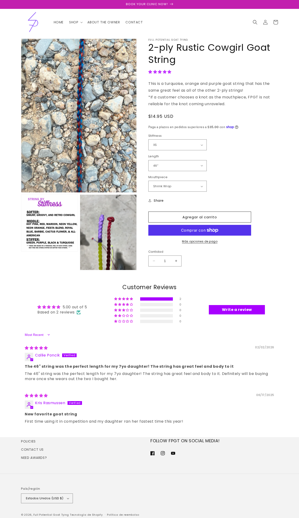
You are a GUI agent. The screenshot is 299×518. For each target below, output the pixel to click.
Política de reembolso (123, 515)
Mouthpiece (157, 177)
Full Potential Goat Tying (51, 515)
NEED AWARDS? (34, 457)
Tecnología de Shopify (86, 515)
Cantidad (155, 251)
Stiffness (155, 135)
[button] (75, 22)
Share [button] (159, 200)
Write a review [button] (237, 309)
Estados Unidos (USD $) (45, 498)
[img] (36, 348)
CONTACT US (32, 449)
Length (153, 156)
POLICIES (28, 441)
